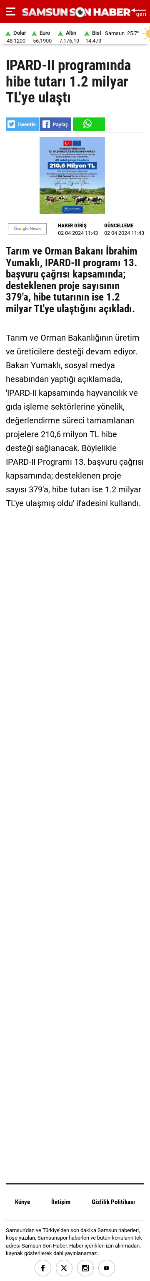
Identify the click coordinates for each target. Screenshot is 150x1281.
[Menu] (10, 11)
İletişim (60, 1202)
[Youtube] (106, 1268)
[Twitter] (64, 1268)
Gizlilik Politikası (113, 1202)
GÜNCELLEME (118, 225)
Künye (22, 1202)
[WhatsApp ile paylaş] (88, 124)
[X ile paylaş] (22, 124)
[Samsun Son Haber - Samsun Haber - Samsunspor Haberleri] (75, 12)
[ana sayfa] (138, 11)
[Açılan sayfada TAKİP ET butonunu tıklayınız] (27, 228)
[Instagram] (85, 1268)
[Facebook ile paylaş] (55, 124)
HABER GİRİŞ (72, 225)
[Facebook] (43, 1268)
